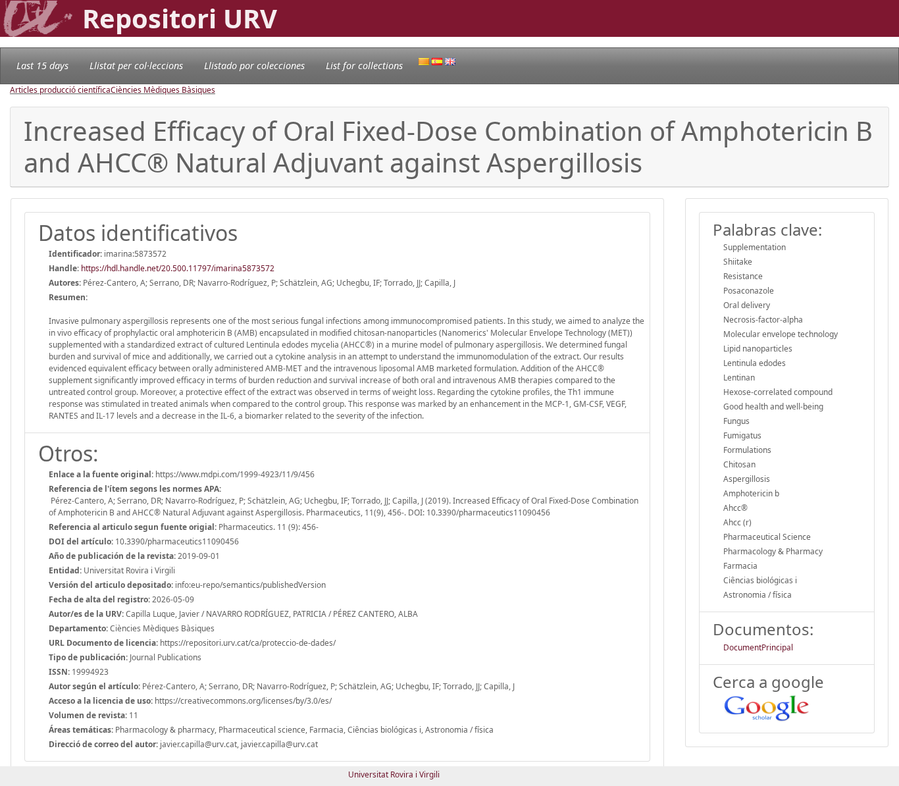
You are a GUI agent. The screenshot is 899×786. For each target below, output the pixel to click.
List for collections (364, 65)
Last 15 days (42, 65)
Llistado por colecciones (254, 65)
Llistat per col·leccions (136, 65)
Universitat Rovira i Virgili (394, 774)
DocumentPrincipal (758, 647)
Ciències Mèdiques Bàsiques (163, 89)
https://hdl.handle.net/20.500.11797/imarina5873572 (177, 268)
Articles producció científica (60, 89)
